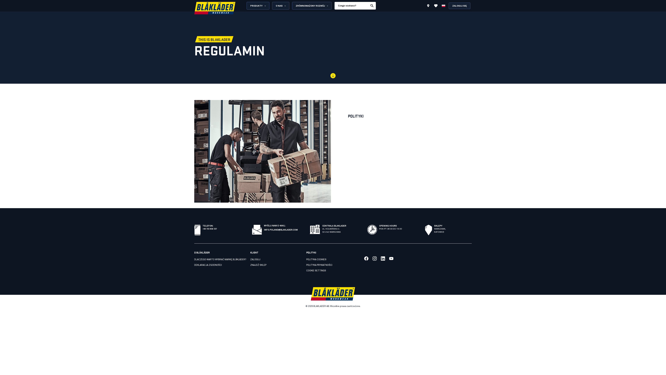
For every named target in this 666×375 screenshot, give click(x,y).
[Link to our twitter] (374, 258)
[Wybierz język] (443, 6)
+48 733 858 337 (210, 228)
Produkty (256, 6)
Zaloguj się (459, 6)
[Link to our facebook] (366, 258)
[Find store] (428, 6)
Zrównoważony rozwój (310, 6)
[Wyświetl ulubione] (436, 6)
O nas (279, 6)
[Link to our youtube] (391, 258)
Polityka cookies (316, 260)
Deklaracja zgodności (208, 265)
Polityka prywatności (319, 265)
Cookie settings (316, 271)
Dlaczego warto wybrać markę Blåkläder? (220, 260)
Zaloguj (255, 260)
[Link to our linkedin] (383, 258)
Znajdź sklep (258, 265)
